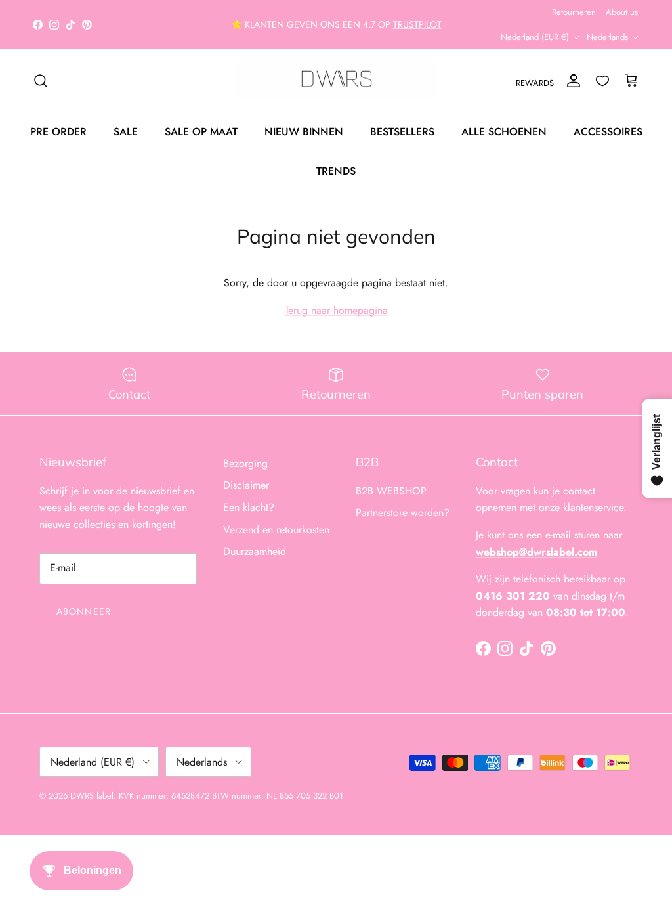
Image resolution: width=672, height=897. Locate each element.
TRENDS (336, 171)
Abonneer (83, 611)
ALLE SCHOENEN (504, 131)
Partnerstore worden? (403, 512)
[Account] (570, 81)
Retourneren (574, 12)
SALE (126, 131)
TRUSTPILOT (417, 24)
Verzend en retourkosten (276, 529)
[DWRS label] (336, 80)
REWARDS (535, 83)
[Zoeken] (41, 81)
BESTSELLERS (402, 131)
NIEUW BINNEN (303, 131)
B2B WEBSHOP (391, 490)
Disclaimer (246, 484)
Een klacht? (248, 507)
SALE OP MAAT (201, 131)
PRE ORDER (58, 131)
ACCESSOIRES (608, 131)
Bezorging (245, 463)
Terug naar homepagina (336, 310)
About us (622, 12)
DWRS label (92, 795)
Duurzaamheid (254, 551)
